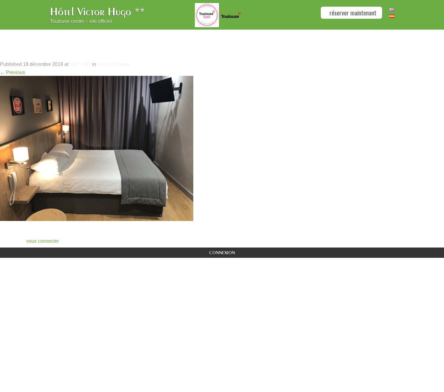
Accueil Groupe (113, 64)
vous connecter (42, 241)
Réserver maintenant (352, 12)
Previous (12, 72)
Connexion (222, 252)
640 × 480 (80, 64)
